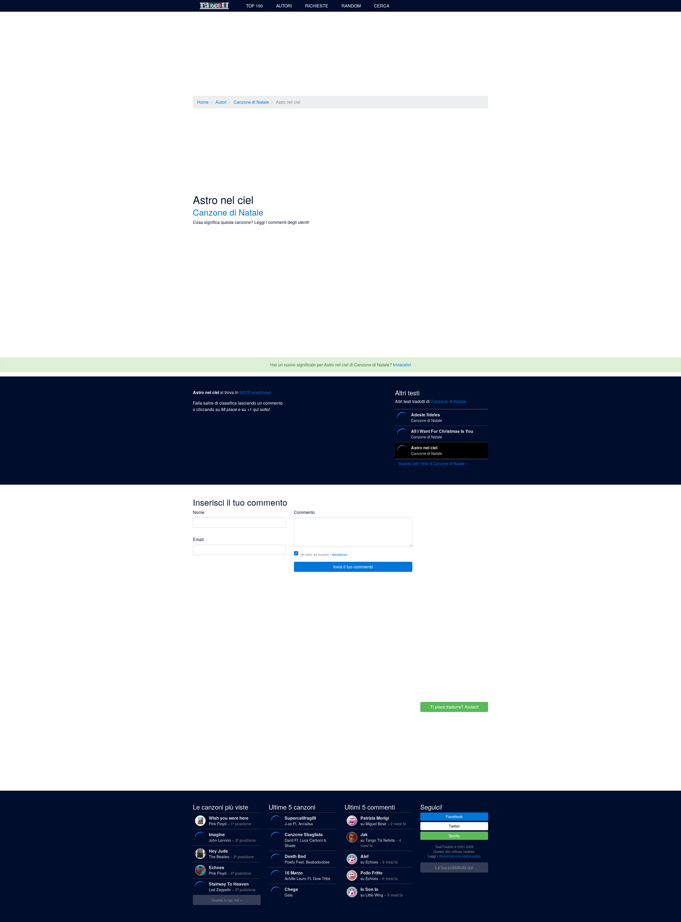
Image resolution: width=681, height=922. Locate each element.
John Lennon (232, 837)
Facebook (454, 816)
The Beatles (231, 853)
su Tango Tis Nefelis (380, 839)
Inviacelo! (402, 365)
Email (198, 539)
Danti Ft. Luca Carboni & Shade (305, 839)
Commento (304, 512)
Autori (284, 6)
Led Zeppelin (232, 886)
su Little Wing (381, 892)
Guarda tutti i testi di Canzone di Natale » (433, 463)
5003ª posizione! (255, 392)
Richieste (316, 6)
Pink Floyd (230, 820)
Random (351, 6)
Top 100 (254, 6)
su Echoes (379, 859)
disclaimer (339, 554)
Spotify (454, 835)
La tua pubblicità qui (454, 867)
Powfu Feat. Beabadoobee (307, 859)
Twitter (454, 826)
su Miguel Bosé (383, 820)
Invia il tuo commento (353, 567)
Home (203, 102)
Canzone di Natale (251, 102)
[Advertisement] (340, 54)
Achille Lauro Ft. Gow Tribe (307, 875)
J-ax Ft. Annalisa (300, 820)
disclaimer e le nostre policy (460, 855)
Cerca (381, 6)
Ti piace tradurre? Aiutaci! (454, 707)
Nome (198, 512)
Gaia (291, 892)
